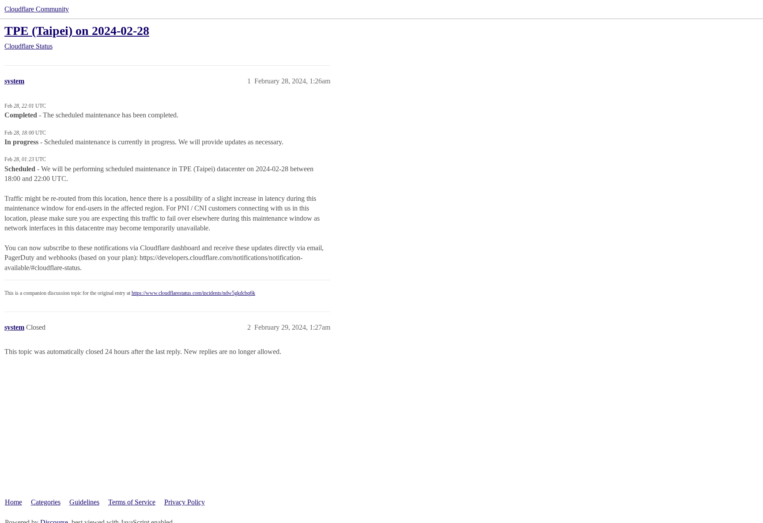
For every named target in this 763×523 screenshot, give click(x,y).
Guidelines (84, 502)
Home (13, 502)
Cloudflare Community (36, 9)
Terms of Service (131, 502)
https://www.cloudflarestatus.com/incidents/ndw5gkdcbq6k (193, 293)
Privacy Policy (184, 502)
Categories (45, 502)
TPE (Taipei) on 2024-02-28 (76, 31)
